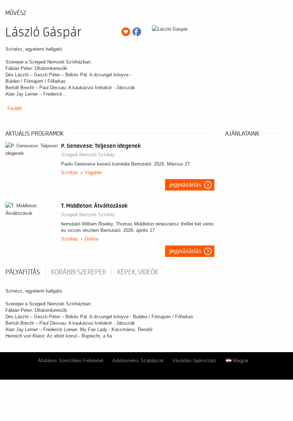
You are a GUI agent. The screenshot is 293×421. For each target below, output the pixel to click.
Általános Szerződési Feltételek (71, 360)
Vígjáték (93, 172)
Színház (69, 172)
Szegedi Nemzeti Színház (88, 154)
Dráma (91, 239)
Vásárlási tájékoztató (194, 360)
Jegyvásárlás (185, 185)
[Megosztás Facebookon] (137, 31)
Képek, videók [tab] (137, 272)
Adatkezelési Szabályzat (138, 360)
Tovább (14, 108)
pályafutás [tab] (22, 272)
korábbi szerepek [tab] (78, 272)
